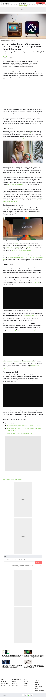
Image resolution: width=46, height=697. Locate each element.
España (16, 479)
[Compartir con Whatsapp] (29, 695)
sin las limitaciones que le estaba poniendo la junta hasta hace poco (27, 330)
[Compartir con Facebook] (23, 695)
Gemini (16, 243)
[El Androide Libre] (23, 6)
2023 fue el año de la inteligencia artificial (28, 133)
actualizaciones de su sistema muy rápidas (21, 250)
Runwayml (36, 282)
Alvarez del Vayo (5, 56)
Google (4, 479)
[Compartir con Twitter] (26, 695)
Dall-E (4, 174)
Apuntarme (38, 562)
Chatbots (20, 479)
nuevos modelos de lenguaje (17, 138)
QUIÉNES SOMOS (4, 683)
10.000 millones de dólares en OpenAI (17, 184)
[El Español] (23, 3)
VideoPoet (38, 268)
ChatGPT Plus (29, 247)
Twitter (25, 679)
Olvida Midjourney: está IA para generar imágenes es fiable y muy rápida (23, 425)
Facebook (26, 681)
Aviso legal (37, 680)
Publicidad (14, 683)
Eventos (14, 681)
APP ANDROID (4, 681)
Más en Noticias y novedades (9, 647)
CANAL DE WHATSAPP (5, 685)
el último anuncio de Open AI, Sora (31, 315)
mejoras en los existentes (30, 138)
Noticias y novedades (6, 41)
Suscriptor (14, 685)
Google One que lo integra (13, 247)
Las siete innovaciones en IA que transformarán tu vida (19, 433)
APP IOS (2, 679)
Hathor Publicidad (16, 679)
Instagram (26, 683)
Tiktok (25, 685)
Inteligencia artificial (10, 479)
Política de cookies (39, 690)
